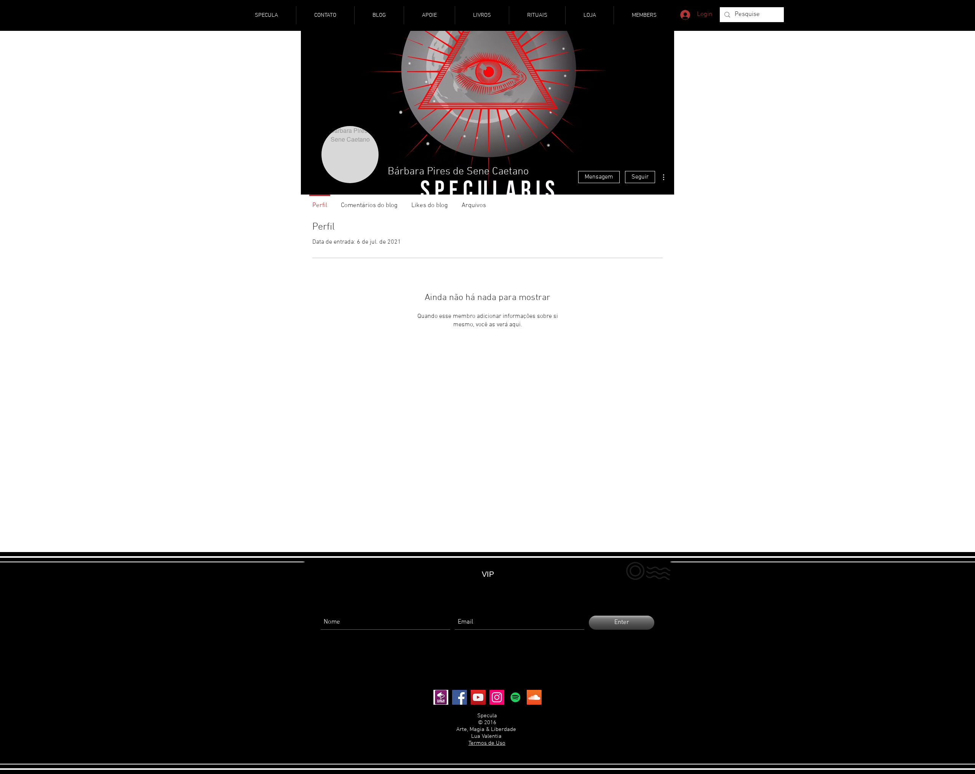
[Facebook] (459, 697)
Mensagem (599, 177)
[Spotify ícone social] (515, 697)
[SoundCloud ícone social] (534, 697)
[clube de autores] (440, 697)
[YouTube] (478, 697)
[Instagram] (496, 697)
